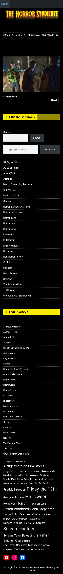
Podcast (7, 268)
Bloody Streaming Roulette (17, 184)
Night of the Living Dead (15, 518)
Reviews (7, 279)
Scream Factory (18, 528)
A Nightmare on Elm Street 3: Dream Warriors (21, 472)
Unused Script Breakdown (17, 295)
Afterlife (7, 179)
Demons (23, 483)
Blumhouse (34, 475)
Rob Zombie (29, 523)
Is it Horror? (9, 240)
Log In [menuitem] (4, 3)
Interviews (8, 234)
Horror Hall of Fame (13, 212)
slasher (42, 535)
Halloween (36, 496)
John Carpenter (42, 509)
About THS (9, 173)
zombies (39, 549)
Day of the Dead (10, 484)
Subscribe (50, 149)
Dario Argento (24, 479)
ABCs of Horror (11, 167)
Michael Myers (30, 514)
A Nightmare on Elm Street (23, 466)
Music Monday (11, 245)
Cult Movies (9, 190)
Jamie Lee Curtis (38, 504)
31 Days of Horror (12, 162)
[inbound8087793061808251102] (31, 90)
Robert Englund (13, 523)
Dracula (33, 483)
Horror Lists (9, 223)
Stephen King (12, 540)
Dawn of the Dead (43, 479)
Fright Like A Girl (11, 195)
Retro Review (10, 273)
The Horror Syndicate (20, 116)
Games (7, 201)
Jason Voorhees (16, 509)
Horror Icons (9, 218)
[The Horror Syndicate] (31, 19)
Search (7, 132)
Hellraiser (9, 503)
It (28, 504)
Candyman (45, 475)
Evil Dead (43, 483)
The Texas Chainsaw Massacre (21, 545)
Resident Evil (34, 519)
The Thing (46, 545)
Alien (22, 462)
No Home (8, 251)
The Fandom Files (12, 284)
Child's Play (9, 479)
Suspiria (26, 541)
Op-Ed (6, 262)
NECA (44, 515)
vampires (7, 549)
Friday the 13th (42, 489)
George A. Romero (13, 497)
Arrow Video (49, 471)
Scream (40, 523)
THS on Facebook (17, 311)
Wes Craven (19, 549)
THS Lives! (8, 290)
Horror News (9, 229)
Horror (21, 503)
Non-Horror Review (13, 256)
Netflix (51, 514)
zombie (30, 549)
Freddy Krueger (14, 489)
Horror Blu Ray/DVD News (16, 206)
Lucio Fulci (10, 514)
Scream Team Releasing (19, 535)
